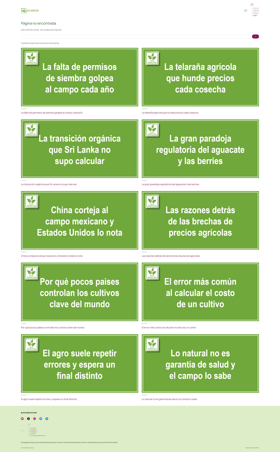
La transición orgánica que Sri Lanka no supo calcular (49, 184)
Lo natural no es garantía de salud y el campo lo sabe (169, 399)
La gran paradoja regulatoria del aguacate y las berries (170, 184)
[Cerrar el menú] (252, 4)
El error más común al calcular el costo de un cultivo (169, 327)
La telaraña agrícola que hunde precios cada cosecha (170, 112)
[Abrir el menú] (245, 10)
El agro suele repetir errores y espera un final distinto (49, 399)
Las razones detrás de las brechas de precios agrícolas (171, 256)
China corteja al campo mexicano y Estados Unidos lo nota (52, 256)
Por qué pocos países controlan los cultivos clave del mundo (52, 327)
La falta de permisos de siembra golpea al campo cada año (51, 112)
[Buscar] (255, 36)
